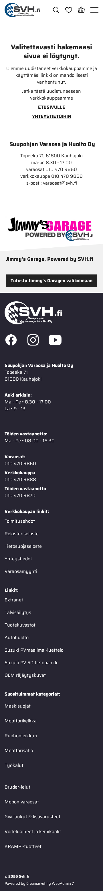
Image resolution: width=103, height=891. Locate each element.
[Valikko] (94, 10)
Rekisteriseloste (22, 533)
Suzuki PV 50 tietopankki (32, 662)
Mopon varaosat (22, 801)
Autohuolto (17, 637)
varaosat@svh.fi (60, 183)
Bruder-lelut (17, 787)
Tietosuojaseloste (23, 546)
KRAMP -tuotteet (23, 846)
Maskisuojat (18, 706)
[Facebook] (11, 341)
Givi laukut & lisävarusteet (32, 816)
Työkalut (14, 765)
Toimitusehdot (20, 521)
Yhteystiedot (18, 558)
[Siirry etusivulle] (22, 10)
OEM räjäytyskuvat (25, 675)
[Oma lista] (69, 10)
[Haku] (56, 10)
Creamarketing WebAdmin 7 (50, 883)
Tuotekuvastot (20, 625)
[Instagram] (33, 341)
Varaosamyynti (21, 571)
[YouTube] (55, 341)
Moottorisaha (19, 750)
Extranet (14, 599)
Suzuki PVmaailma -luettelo (34, 650)
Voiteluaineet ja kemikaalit (33, 831)
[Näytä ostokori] (81, 10)
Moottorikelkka (21, 720)
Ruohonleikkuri (21, 735)
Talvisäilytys (18, 612)
